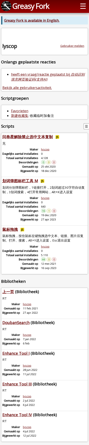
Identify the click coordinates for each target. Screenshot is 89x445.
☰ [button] (83, 6)
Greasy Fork (30, 6)
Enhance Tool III (17, 384)
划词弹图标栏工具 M (20, 180)
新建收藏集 (19, 115)
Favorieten (19, 111)
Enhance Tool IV (17, 414)
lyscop (45, 149)
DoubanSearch (16, 322)
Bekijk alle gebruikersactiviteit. (27, 87)
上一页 (8, 291)
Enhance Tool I (16, 353)
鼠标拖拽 (10, 229)
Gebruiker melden (72, 46)
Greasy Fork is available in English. (31, 20)
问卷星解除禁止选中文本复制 (27, 136)
